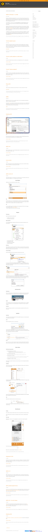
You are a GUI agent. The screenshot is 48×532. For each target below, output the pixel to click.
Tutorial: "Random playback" (11, 69)
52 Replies (7, 175)
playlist (21, 154)
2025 (33, 43)
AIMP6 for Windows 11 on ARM (12, 14)
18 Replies (7, 487)
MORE (7, 106)
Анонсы (17, 36)
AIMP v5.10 (8, 471)
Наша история (21, 494)
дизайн (28, 108)
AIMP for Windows (14, 36)
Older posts (8, 527)
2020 (33, 48)
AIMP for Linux (13, 108)
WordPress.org (34, 19)
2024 (33, 44)
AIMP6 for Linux (36, 24)
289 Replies (7, 98)
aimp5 (21, 509)
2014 (33, 53)
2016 (33, 51)
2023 (33, 45)
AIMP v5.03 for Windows (9, 490)
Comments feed (34, 18)
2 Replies (7, 58)
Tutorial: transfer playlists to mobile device (14, 56)
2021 (33, 47)
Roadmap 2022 (9, 514)
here (10, 34)
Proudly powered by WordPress (9, 530)
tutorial (27, 63)
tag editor (23, 154)
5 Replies (7, 85)
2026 (33, 42)
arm (20, 36)
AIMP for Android (13, 63)
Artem (28, 36)
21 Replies (7, 458)
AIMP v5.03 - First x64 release (11, 500)
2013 (33, 54)
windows (23, 36)
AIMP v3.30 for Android (16, 490)
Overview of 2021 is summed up (10, 517)
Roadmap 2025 (9, 114)
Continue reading (8, 76)
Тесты (33, 38)
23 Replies (7, 502)
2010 (33, 57)
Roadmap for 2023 (9, 456)
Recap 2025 (8, 84)
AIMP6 (7, 96)
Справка (21, 63)
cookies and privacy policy (15, 530)
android (25, 63)
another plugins (15, 207)
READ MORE (7, 89)
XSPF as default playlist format (12, 485)
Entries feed (34, 17)
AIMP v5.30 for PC (9, 173)
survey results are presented (18, 517)
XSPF (26, 494)
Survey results (8, 160)
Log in (33, 16)
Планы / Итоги (21, 91)
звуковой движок (8, 109)
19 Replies (7, 148)
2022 (33, 46)
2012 (33, 55)
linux (24, 108)
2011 (33, 56)
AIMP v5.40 (8, 146)
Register (33, 15)
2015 (33, 52)
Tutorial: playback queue (10, 40)
